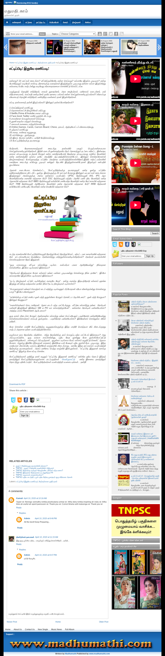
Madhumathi (70, 654)
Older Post (103, 622)
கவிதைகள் (16, 22)
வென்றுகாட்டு (69, 359)
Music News (56, 629)
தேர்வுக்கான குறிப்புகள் (46, 63)
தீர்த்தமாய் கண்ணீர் (33, 43)
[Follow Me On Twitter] (13, 402)
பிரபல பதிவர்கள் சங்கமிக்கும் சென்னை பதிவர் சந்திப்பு (142, 321)
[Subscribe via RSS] (122, 34)
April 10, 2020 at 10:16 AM (35, 498)
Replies (22, 513)
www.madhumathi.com (99, 654)
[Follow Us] (111, 34)
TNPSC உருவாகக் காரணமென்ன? (29, 475)
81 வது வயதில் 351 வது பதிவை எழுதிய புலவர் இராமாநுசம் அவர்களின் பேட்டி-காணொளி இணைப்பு (144, 458)
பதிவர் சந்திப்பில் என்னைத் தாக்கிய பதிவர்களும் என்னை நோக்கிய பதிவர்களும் (145, 341)
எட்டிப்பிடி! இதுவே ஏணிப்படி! (26, 63)
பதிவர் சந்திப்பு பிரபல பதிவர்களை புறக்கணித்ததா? (144, 303)
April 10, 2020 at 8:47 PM (46, 555)
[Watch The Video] (100, 34)
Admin (27, 518)
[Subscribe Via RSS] (19, 402)
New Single (43, 629)
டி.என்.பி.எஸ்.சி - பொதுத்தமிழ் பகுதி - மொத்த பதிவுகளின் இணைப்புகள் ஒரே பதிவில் (145, 478)
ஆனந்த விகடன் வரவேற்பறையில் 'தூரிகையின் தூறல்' (144, 416)
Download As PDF (17, 384)
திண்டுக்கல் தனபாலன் (25, 537)
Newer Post (12, 622)
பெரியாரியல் (54, 22)
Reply (18, 508)
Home (11, 63)
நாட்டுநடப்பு (40, 22)
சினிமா (88, 22)
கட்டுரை (28, 22)
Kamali (19, 498)
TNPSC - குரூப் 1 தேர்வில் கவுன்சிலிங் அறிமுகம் (35, 468)
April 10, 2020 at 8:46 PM (46, 518)
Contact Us (30, 629)
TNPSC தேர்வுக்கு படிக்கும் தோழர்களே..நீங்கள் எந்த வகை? (39, 470)
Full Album (69, 629)
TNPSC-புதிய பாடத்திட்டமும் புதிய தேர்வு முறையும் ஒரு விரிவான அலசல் (44, 477)
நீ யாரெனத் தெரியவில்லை (143, 44)
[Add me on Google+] (32, 402)
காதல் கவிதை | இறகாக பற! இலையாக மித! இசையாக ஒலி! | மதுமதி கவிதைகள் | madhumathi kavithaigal (145, 437)
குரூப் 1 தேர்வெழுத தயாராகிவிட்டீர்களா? (32, 466)
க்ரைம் (65, 22)
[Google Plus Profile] (105, 34)
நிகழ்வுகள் (76, 22)
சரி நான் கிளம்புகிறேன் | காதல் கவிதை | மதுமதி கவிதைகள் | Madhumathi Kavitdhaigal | (72, 47)
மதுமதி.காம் (16, 11)
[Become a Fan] (116, 34)
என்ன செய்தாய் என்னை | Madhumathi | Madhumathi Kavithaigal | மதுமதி (109, 47)
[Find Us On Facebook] (25, 402)
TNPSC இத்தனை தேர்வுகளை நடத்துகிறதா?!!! (34, 473)
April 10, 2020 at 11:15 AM (46, 537)
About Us (18, 629)
